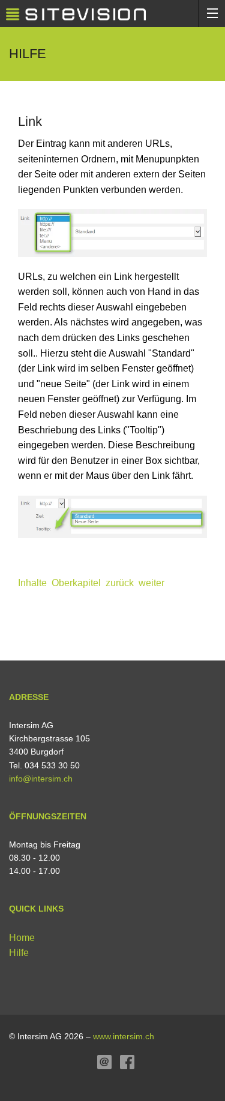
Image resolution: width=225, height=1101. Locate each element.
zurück (120, 583)
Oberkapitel (76, 583)
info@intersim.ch (41, 778)
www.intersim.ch (123, 1036)
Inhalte (32, 583)
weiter (151, 583)
